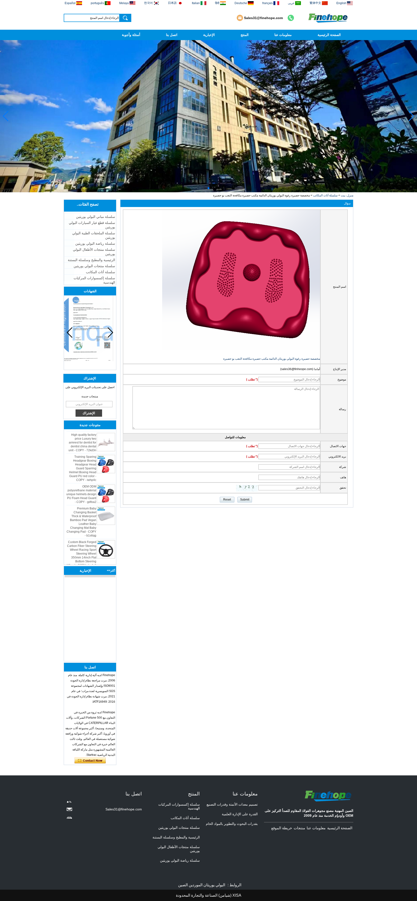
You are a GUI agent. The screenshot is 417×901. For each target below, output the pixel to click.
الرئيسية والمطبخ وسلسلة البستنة (91, 260)
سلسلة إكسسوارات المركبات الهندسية (94, 280)
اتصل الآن (90, 761)
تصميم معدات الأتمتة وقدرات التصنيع (232, 804)
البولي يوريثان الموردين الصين (201, 885)
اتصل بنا (171, 35)
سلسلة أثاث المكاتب (325, 195)
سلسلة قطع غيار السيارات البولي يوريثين (92, 225)
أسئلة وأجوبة (131, 35)
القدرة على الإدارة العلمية (240, 814)
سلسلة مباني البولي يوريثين (95, 217)
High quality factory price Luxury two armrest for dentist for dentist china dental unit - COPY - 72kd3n (82, 433)
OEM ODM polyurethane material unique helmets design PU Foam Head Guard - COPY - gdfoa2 (81, 484)
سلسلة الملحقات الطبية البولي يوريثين (93, 235)
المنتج (245, 35)
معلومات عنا (283, 35)
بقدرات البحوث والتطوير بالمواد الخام (232, 824)
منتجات (299, 828)
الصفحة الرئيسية (329, 35)
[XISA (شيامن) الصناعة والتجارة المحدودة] (328, 18)
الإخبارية (209, 35)
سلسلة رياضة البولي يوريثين (95, 243)
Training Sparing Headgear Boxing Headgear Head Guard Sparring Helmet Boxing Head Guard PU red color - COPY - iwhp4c (82, 459)
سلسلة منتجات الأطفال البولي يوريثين (94, 252)
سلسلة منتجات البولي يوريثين (94, 266)
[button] (212, 188)
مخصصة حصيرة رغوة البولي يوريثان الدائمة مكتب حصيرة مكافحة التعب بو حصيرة (271, 358)
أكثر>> (111, 570)
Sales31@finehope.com (263, 18)
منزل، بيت (347, 195)
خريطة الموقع (281, 828)
